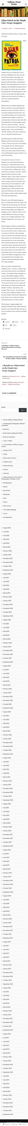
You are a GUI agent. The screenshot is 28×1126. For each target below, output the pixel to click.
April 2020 (6, 819)
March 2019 (6, 869)
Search (3, 407)
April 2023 (6, 681)
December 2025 (8, 558)
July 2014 (6, 1076)
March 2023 (6, 685)
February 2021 (7, 781)
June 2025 (6, 581)
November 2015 (8, 1022)
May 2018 (6, 907)
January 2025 (7, 600)
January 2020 (7, 830)
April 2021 (6, 773)
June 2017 (6, 949)
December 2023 (8, 650)
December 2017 (8, 926)
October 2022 (7, 704)
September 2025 (8, 570)
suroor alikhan (20, 28)
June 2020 (6, 811)
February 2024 (7, 643)
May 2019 (6, 861)
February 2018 (7, 919)
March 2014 (6, 1091)
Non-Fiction (6, 490)
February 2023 (7, 689)
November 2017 (8, 930)
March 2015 (6, 1053)
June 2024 (6, 627)
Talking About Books (14, 3)
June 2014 (6, 1080)
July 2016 (6, 991)
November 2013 (8, 1106)
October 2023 (7, 658)
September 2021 (8, 754)
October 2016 (7, 980)
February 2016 (7, 1011)
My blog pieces (7, 483)
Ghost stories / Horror (9, 458)
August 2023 (7, 666)
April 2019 (6, 865)
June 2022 (6, 719)
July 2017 (6, 945)
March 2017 (6, 961)
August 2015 (7, 1034)
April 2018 (6, 911)
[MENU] (3, 4)
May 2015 (6, 1045)
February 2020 (7, 827)
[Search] (24, 4)
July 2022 (6, 715)
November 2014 (8, 1064)
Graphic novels (7, 462)
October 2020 (7, 796)
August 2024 (7, 620)
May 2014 (6, 1083)
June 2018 (6, 903)
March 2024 (6, 639)
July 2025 (6, 577)
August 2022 (7, 712)
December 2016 (8, 972)
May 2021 (6, 769)
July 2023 (6, 669)
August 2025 (7, 574)
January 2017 (7, 969)
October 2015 (7, 1026)
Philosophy (6, 494)
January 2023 (7, 692)
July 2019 (6, 853)
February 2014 (7, 1095)
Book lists (6, 429)
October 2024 (7, 612)
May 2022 (6, 723)
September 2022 (8, 708)
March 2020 (6, 823)
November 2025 (8, 562)
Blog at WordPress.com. (14, 1122)
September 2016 (8, 984)
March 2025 (6, 593)
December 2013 (8, 1103)
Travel (5, 513)
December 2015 (8, 1018)
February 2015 (7, 1057)
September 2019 (8, 846)
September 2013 (8, 1114)
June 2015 (6, 1041)
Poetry (5, 502)
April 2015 (6, 1049)
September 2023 (8, 662)
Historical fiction (8, 465)
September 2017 (8, 938)
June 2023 (6, 673)
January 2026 (7, 554)
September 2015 (8, 1030)
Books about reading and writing (12, 433)
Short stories (7, 506)
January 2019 (7, 876)
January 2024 (7, 646)
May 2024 (6, 631)
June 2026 (6, 535)
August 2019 (7, 850)
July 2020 (6, 807)
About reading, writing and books (13, 420)
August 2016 (7, 988)
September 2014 (8, 1072)
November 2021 (8, 746)
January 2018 (7, 922)
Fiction (5, 454)
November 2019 (8, 838)
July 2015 (6, 1037)
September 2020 (8, 800)
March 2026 (6, 547)
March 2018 (6, 915)
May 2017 (6, 953)
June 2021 (6, 765)
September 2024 (8, 616)
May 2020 (6, 815)
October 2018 (7, 888)
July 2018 (6, 899)
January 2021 (7, 784)
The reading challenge (9, 509)
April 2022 (6, 727)
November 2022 (8, 700)
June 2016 (6, 995)
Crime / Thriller (7, 441)
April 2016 (6, 1003)
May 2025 (6, 585)
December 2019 (8, 834)
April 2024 (6, 635)
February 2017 (7, 965)
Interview (6, 473)
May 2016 (6, 999)
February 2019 (7, 873)
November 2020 (8, 792)
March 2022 (6, 731)
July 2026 (6, 531)
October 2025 (7, 566)
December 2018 (8, 880)
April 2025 (6, 589)
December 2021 (8, 742)
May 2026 (6, 539)
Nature (5, 486)
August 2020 (7, 804)
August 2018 (7, 896)
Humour (5, 469)
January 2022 (7, 738)
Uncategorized (7, 517)
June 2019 (6, 857)
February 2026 (7, 551)
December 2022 (8, 696)
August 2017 (7, 942)
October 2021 (7, 750)
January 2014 (7, 1099)
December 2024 (8, 604)
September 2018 (8, 892)
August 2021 (7, 758)
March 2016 (6, 1007)
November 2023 (8, 654)
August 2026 (7, 528)
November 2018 (8, 884)
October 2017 (7, 934)
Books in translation (9, 437)
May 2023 (6, 677)
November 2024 (8, 608)
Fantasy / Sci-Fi (7, 450)
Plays (4, 498)
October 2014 (7, 1068)
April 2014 (6, 1087)
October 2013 (7, 1110)
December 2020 (8, 788)
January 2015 (7, 1061)
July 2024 (6, 623)
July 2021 (6, 762)
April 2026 (6, 543)
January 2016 (7, 1014)
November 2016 (8, 976)
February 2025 (7, 597)
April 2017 (6, 957)
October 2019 (7, 842)
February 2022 (7, 735)
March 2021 (6, 777)
